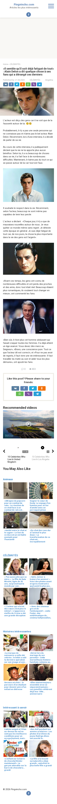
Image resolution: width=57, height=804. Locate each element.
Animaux (8, 479)
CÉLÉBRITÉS (35, 80)
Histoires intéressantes (17, 631)
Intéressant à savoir (15, 707)
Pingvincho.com (24, 4)
